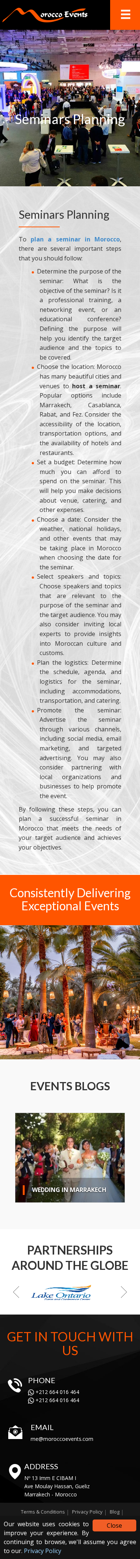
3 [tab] (37, 1052)
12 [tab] (104, 1052)
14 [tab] (119, 1052)
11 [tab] (96, 1052)
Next (132, 993)
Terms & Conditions (43, 1511)
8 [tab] (74, 1052)
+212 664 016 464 (56, 1391)
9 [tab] (82, 1052)
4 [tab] (44, 1052)
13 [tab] (111, 1052)
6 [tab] (59, 1052)
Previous (7, 993)
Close (114, 1525)
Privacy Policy (42, 1551)
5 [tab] (52, 1052)
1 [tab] (22, 1052)
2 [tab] (29, 1052)
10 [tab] (89, 1052)
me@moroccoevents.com (62, 1438)
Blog (114, 1511)
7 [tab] (67, 1052)
